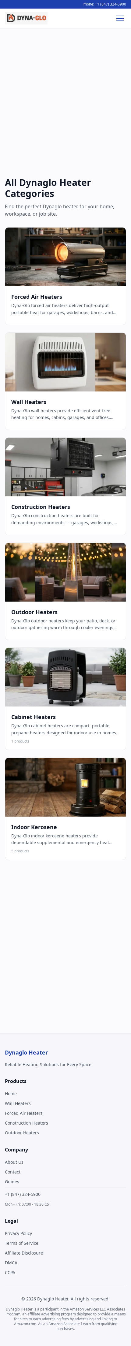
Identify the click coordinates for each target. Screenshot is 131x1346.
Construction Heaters (26, 1123)
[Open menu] (120, 18)
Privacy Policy (18, 1233)
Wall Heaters (18, 1103)
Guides (12, 1182)
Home (11, 1093)
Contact (12, 1172)
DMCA (11, 1263)
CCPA (10, 1272)
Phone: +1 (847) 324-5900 (104, 4)
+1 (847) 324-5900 (23, 1194)
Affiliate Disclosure (24, 1253)
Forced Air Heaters (24, 1113)
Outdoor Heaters (22, 1133)
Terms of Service (21, 1243)
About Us (14, 1162)
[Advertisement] (65, 104)
